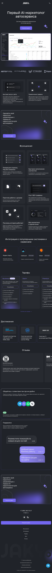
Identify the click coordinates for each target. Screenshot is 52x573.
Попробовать (10, 287)
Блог (26, 536)
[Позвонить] (28, 517)
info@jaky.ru (26, 512)
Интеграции (26, 531)
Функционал (26, 528)
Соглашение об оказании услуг (26, 562)
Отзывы (26, 538)
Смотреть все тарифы (26, 311)
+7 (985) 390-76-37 (26, 510)
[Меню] (2, 3)
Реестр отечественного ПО (26, 567)
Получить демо (26, 28)
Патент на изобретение (26, 560)
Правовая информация (26, 564)
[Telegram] (24, 517)
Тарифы (26, 533)
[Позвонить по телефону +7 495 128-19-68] (49, 3)
